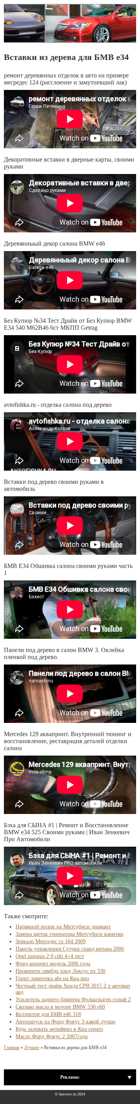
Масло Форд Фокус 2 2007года (52, 1036)
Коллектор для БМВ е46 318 (48, 1014)
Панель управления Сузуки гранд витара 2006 (70, 949)
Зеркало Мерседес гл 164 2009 (51, 941)
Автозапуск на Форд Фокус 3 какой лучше (66, 1022)
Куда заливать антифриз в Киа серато (59, 1029)
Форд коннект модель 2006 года (53, 964)
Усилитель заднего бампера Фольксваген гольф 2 (73, 999)
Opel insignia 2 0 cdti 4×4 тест (50, 956)
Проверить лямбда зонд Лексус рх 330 (60, 971)
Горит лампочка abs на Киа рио (52, 978)
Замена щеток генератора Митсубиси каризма (69, 934)
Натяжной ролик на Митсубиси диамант (63, 927)
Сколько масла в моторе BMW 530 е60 (60, 1007)
